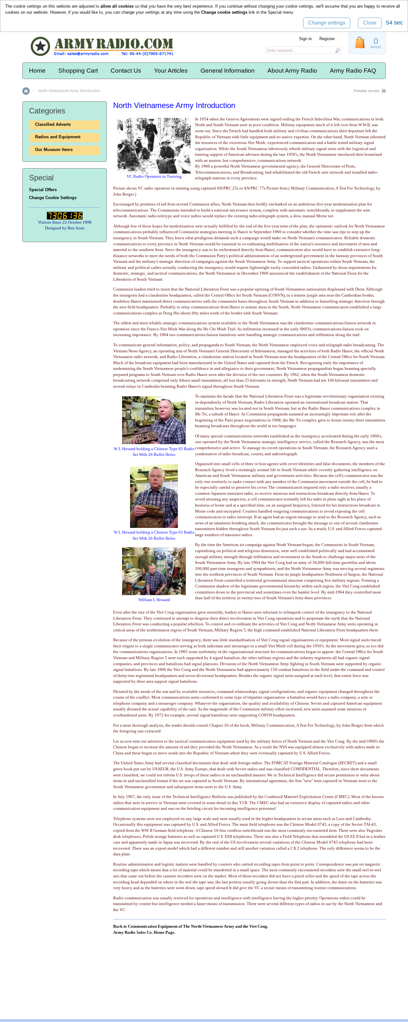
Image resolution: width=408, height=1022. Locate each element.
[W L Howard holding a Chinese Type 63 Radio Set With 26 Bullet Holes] (154, 442)
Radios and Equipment (57, 136)
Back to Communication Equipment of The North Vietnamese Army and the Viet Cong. (190, 926)
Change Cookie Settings (52, 197)
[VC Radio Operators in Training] (154, 172)
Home (37, 70)
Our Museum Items (54, 149)
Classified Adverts (53, 124)
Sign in (305, 38)
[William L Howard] (154, 593)
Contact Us (126, 70)
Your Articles (171, 70)
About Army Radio (292, 70)
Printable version (366, 91)
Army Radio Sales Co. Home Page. (144, 932)
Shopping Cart (78, 70)
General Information (227, 70)
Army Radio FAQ (353, 70)
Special (274, 12)
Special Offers (43, 189)
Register (327, 38)
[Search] (337, 50)
